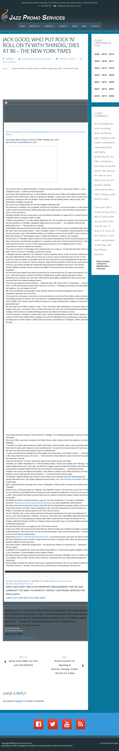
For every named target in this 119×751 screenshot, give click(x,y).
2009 (111, 74)
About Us (34, 26)
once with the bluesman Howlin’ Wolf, (71, 479)
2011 (111, 61)
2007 (111, 88)
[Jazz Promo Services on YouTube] (67, 725)
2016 (104, 74)
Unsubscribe (9, 607)
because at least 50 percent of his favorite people (35, 503)
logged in (20, 701)
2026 (97, 54)
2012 (111, 54)
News (74, 26)
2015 (104, 81)
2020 (97, 95)
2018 (104, 61)
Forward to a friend (36, 607)
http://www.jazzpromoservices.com (19, 584)
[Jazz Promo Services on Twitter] (53, 725)
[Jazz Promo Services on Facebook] (39, 725)
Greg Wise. (51, 286)
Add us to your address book (19, 637)
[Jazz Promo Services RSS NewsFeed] (80, 725)
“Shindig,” (27, 461)
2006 (111, 95)
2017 (104, 67)
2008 (111, 81)
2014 (104, 88)
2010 (111, 67)
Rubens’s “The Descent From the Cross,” (32, 537)
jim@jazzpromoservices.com (69, 6)
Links (84, 26)
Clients (62, 26)
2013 (104, 95)
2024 (97, 67)
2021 (97, 88)
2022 (97, 81)
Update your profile (21, 607)
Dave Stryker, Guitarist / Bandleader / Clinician (104, 265)
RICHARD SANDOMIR (18, 142)
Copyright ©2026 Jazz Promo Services (16, 743)
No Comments (9, 62)
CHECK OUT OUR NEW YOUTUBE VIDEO (25, 598)
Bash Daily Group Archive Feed (37, 58)
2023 (97, 74)
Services (49, 26)
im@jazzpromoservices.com (61, 581)
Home (22, 26)
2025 (97, 61)
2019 (104, 54)
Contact (95, 26)
